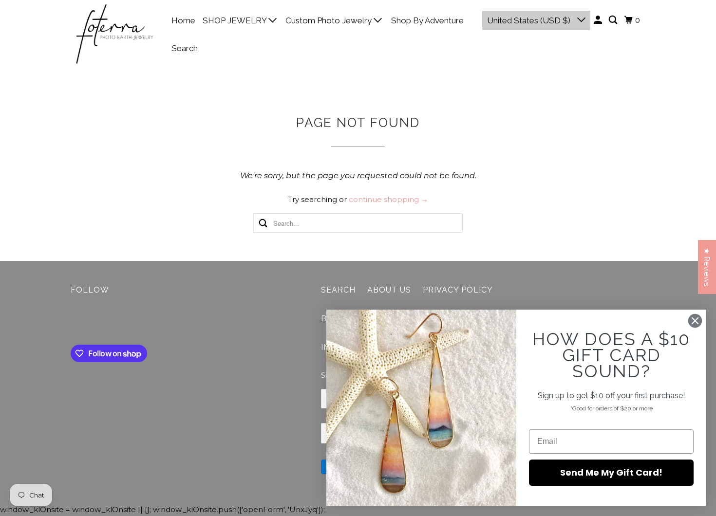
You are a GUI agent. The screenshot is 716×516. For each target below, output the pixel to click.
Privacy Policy (458, 290)
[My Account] (598, 20)
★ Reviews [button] (707, 267)
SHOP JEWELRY (235, 20)
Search (184, 48)
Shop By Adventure (427, 20)
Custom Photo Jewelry (329, 20)
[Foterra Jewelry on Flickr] (73, 322)
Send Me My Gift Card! (611, 472)
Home (183, 20)
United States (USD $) (529, 20)
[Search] (614, 20)
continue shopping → (388, 199)
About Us (389, 290)
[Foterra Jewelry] (114, 34)
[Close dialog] (695, 320)
